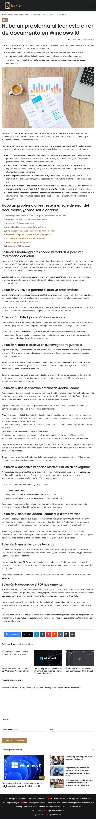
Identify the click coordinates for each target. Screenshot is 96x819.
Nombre (6, 719)
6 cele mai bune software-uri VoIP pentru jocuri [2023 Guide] (79, 669)
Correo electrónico (10, 729)
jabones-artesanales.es (48, 807)
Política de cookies (83, 799)
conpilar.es (52, 803)
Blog (11, 15)
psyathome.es (75, 807)
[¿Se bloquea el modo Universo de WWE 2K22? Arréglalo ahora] (16, 658)
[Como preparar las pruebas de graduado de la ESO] (57, 760)
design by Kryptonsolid (55, 811)
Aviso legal (71, 799)
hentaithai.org (33, 807)
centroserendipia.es (31, 803)
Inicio (5, 15)
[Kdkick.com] (14, 6)
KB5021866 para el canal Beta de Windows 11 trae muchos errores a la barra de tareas (48, 671)
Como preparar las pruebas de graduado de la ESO (79, 758)
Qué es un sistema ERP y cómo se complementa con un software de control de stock (79, 783)
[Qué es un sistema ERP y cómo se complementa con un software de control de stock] (57, 783)
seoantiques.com (74, 803)
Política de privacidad (58, 799)
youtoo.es (43, 803)
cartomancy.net (88, 803)
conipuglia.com (21, 807)
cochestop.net (63, 807)
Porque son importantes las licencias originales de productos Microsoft (22, 785)
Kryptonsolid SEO (55, 815)
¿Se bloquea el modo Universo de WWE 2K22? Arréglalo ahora (15, 669)
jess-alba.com (62, 803)
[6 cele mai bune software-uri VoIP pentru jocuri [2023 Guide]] (80, 658)
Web (51, 729)
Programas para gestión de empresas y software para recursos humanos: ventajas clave (78, 771)
